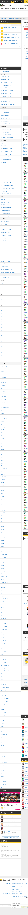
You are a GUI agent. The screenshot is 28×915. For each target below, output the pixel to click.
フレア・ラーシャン (5, 643)
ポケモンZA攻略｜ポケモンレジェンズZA (19, 883)
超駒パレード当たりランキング (7, 90)
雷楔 (1, 740)
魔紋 (1, 718)
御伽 (1, 335)
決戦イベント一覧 (4, 99)
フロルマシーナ (4, 651)
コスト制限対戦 (21, 8)
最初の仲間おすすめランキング (7, 264)
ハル (27, 389)
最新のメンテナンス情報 (5, 123)
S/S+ (2, 283)
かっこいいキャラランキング (6, 269)
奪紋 (1, 551)
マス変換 (2, 709)
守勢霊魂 (2, 526)
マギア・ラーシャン (5, 701)
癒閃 (1, 737)
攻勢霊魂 (2, 485)
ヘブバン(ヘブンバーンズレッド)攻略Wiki (19, 896)
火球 (1, 443)
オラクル (2, 421)
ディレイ (2, 560)
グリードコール (4, 465)
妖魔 (1, 360)
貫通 (1, 454)
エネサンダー (3, 396)
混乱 (1, 515)
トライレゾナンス (4, 598)
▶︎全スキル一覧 (4, 366)
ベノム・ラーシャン (5, 668)
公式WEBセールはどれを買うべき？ (8, 188)
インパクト (3, 391)
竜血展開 (2, 770)
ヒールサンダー (4, 623)
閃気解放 (2, 540)
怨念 (1, 424)
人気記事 (5, 25)
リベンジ (2, 765)
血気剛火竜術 (3, 477)
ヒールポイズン (4, 629)
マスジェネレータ (4, 706)
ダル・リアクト (4, 557)
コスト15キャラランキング (6, 238)
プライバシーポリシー (22, 879)
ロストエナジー (4, 781)
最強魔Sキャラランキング (6, 232)
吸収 (1, 457)
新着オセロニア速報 (5, 112)
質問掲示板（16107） (5, 204)
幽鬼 (1, 344)
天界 (1, 321)
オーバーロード (4, 418)
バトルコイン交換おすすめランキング (8, 272)
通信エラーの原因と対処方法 (6, 151)
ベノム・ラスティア (5, 670)
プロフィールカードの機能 (6, 154)
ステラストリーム (4, 537)
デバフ (2, 585)
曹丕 (27, 236)
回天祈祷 (2, 429)
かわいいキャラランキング (6, 266)
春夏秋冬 (2, 529)
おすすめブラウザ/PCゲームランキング (11, 837)
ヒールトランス (4, 621)
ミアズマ (2, 720)
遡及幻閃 (2, 546)
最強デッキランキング (7, 31)
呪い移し (2, 607)
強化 (1, 308)
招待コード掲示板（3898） (6, 216)
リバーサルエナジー (5, 754)
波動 (1, 612)
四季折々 (2, 521)
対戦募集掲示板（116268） (6, 207)
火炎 (1, 440)
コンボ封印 (3, 513)
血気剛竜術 (3, 479)
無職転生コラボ (8, 8)
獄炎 (1, 499)
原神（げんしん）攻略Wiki (17, 893)
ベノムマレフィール (5, 665)
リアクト (2, 748)
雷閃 (1, 742)
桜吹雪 (2, 518)
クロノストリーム (4, 468)
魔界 (1, 324)
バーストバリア (4, 609)
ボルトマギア (3, 690)
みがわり (2, 726)
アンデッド (3, 385)
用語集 (2, 143)
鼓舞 (1, 504)
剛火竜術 (2, 482)
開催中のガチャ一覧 (5, 115)
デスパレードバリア (5, 582)
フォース (2, 634)
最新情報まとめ (4, 110)
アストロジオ (3, 368)
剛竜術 (2, 493)
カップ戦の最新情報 (5, 132)
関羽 (27, 266)
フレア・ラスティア (5, 645)
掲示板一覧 (3, 199)
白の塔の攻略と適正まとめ (6, 85)
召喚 (1, 532)
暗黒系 (2, 380)
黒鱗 (1, 501)
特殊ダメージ (3, 596)
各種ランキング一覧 (5, 221)
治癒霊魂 (2, 568)
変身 (1, 673)
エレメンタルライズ (5, 407)
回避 (1, 432)
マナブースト (3, 712)
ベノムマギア (3, 662)
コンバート (3, 510)
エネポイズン (3, 402)
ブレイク (2, 648)
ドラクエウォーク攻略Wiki (17, 891)
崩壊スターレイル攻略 (16, 889)
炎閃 (1, 410)
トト (27, 325)
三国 (1, 338)
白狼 (27, 497)
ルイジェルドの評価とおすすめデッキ (10, 40)
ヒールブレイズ (4, 626)
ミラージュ (3, 729)
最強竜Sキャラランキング (6, 235)
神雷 (1, 535)
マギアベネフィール (5, 695)
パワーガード (3, 618)
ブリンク (2, 637)
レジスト (2, 778)
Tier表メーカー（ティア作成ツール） (8, 104)
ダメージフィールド (5, 554)
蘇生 (1, 549)
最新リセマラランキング (5, 87)
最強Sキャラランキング (5, 76)
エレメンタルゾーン (5, 404)
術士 (1, 330)
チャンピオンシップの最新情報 (7, 137)
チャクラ (2, 562)
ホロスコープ (3, 693)
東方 (1, 319)
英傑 (1, 352)
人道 (1, 341)
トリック (2, 601)
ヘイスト (2, 654)
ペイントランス (4, 657)
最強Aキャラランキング (5, 240)
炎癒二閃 (2, 413)
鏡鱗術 (2, 463)
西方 (1, 355)
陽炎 (1, 446)
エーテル (2, 393)
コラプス (2, 507)
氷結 (1, 632)
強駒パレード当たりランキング (7, 93)
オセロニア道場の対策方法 (6, 159)
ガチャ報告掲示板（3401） (6, 213)
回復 (1, 435)
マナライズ (3, 715)
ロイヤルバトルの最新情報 (6, 134)
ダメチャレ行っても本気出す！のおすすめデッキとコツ (12, 34)
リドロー (2, 751)
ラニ (27, 291)
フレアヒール (3, 640)
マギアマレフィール (5, 698)
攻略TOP (2, 8)
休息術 (2, 460)
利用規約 (13, 879)
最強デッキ (14, 8)
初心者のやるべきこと (5, 145)
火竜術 (2, 452)
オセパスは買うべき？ (5, 191)
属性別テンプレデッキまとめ (6, 82)
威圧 (1, 388)
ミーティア (3, 723)
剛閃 (1, 488)
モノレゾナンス (4, 734)
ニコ (27, 289)
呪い (1, 604)
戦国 (1, 333)
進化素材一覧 (3, 162)
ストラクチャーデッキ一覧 (6, 182)
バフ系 (2, 615)
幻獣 (1, 327)
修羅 (1, 346)
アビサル (2, 371)
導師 (1, 313)
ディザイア (3, 571)
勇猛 (1, 357)
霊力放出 (2, 776)
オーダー (2, 416)
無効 (1, 731)
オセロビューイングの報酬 (6, 157)
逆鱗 (1, 471)
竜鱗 (1, 773)
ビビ (27, 279)
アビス (2, 374)
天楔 (1, 590)
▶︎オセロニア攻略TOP (5, 71)
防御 (1, 676)
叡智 (1, 349)
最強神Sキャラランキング (6, 229)
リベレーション (4, 762)
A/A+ (2, 286)
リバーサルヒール (4, 756)
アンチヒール (3, 382)
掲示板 (15, 25)
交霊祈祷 (2, 496)
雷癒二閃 (2, 745)
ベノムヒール (3, 659)
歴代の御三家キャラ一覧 (5, 101)
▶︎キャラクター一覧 (5, 277)
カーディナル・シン (5, 427)
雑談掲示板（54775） (5, 202)
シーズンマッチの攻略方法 (6, 129)
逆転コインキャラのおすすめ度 (7, 185)
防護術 (2, 679)
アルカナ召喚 (3, 377)
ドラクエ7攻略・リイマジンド (17, 886)
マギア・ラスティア (5, 704)
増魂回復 (2, 543)
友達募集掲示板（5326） (6, 210)
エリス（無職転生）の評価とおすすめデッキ (12, 37)
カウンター (3, 438)
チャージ (2, 565)
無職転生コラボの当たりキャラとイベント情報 (12, 27)
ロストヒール (3, 784)
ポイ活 (8, 1)
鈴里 (27, 384)
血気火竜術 (3, 474)
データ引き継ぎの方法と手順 (6, 148)
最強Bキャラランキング (5, 261)
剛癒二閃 (2, 490)
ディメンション (4, 573)
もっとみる (18, 46)
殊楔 (1, 524)
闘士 (1, 310)
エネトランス (3, 399)
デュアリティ (3, 587)
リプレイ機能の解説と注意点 (6, 193)
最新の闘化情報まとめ (5, 121)
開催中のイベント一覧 (5, 118)
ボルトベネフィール (5, 687)
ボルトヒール (3, 684)
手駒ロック (3, 579)
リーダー (2, 767)
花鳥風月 (2, 449)
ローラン (25, 264)
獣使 (1, 316)
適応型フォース (4, 576)
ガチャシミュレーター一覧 (6, 96)
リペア (2, 759)
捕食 (1, 681)
